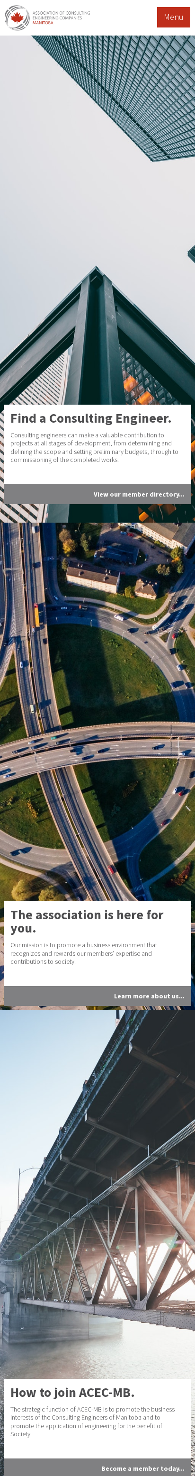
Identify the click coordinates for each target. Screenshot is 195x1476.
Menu (174, 16)
